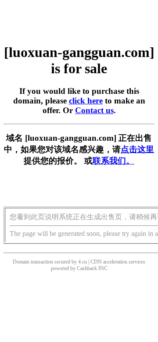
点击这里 (137, 149)
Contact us (94, 110)
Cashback (87, 268)
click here (86, 100)
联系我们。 (113, 160)
